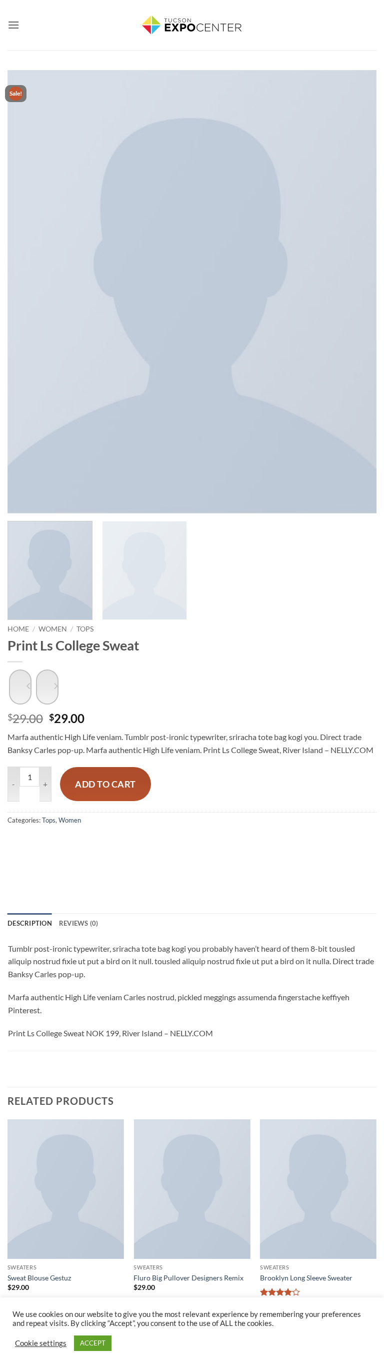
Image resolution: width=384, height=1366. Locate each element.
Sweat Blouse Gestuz (39, 1277)
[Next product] (20, 687)
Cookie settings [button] (40, 1343)
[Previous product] (47, 687)
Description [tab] (30, 923)
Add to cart (105, 784)
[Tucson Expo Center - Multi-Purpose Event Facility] (192, 25)
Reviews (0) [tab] (78, 923)
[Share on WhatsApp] (20, 851)
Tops (85, 629)
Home (18, 629)
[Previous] (27, 291)
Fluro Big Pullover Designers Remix (189, 1277)
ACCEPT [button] (93, 1343)
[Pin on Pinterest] (122, 851)
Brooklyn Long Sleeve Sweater (306, 1277)
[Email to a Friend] (96, 851)
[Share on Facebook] (46, 851)
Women (52, 629)
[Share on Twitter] (71, 851)
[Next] (357, 291)
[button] (14, 25)
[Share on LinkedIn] (147, 851)
